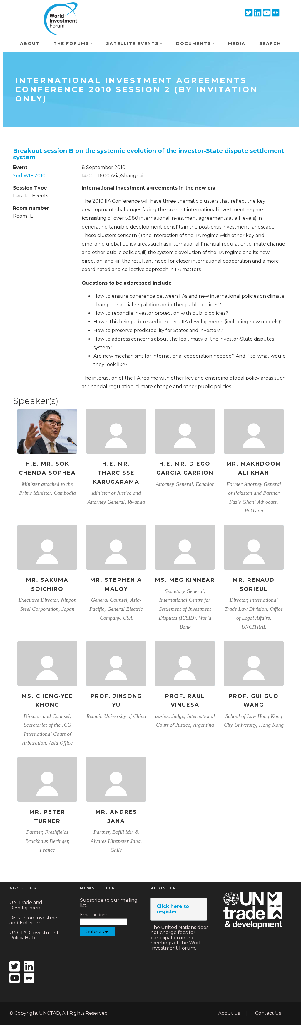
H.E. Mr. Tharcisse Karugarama (116, 473)
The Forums (71, 43)
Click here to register (173, 909)
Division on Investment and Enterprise (36, 920)
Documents (193, 43)
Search (270, 43)
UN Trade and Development (25, 905)
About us (229, 1013)
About (30, 43)
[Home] (59, 11)
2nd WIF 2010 (29, 175)
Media (236, 43)
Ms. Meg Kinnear (185, 580)
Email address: (94, 915)
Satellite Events (132, 43)
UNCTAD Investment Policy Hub (34, 935)
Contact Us (268, 1013)
